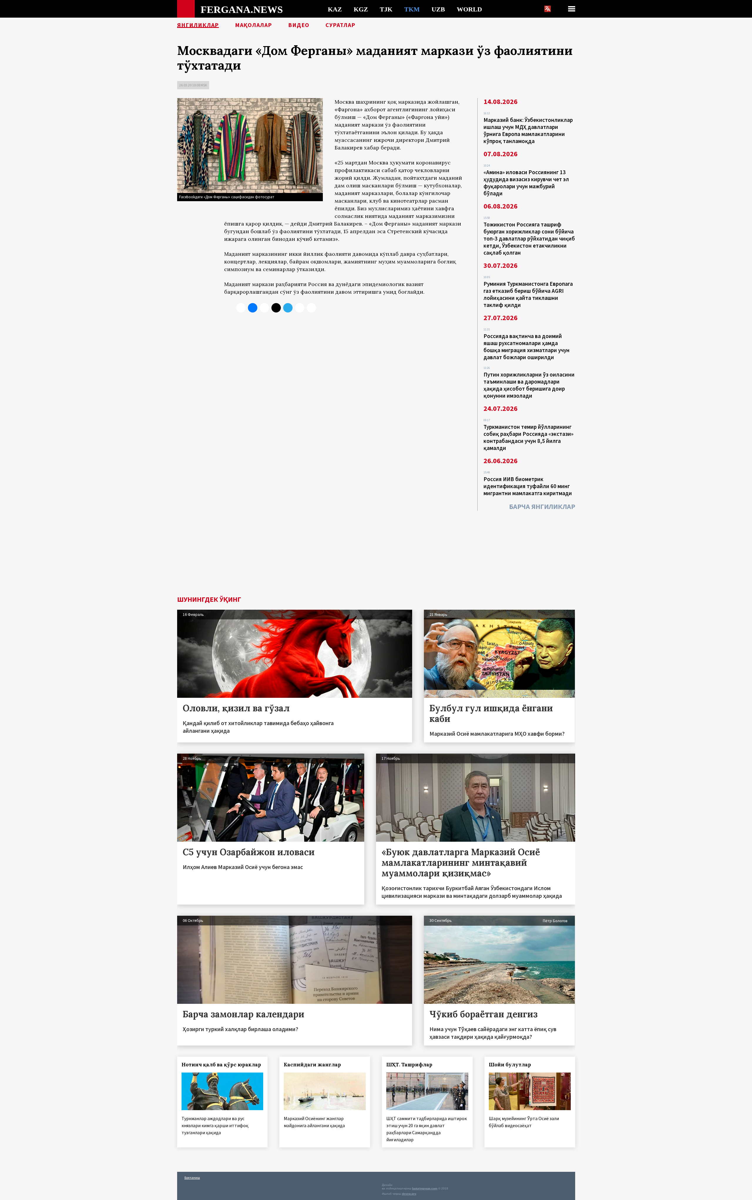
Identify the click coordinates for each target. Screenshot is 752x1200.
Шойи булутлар (510, 1064)
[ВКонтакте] (252, 307)
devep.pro (409, 1193)
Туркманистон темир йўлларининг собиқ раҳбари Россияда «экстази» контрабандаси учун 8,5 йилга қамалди (528, 437)
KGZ (361, 9)
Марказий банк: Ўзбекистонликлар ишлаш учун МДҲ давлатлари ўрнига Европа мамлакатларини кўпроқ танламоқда (528, 130)
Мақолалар (253, 25)
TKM (412, 9)
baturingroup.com (424, 1188)
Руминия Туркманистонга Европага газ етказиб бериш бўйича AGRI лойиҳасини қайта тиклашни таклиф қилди (528, 294)
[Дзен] (276, 307)
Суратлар (340, 25)
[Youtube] (311, 307)
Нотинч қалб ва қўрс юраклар (221, 1064)
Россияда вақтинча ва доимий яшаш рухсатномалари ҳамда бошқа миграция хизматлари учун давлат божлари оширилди (527, 346)
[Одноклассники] (264, 307)
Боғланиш (192, 1177)
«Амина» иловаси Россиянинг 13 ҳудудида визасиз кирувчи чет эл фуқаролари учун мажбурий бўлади (526, 183)
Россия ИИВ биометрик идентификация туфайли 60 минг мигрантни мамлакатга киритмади (528, 486)
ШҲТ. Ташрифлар (409, 1064)
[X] (241, 307)
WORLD (469, 9)
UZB (438, 9)
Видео (298, 25)
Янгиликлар (198, 25)
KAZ (335, 9)
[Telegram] (288, 307)
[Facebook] (299, 307)
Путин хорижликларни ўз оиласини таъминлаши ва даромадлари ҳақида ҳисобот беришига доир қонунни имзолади (529, 385)
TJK (386, 9)
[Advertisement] (376, 552)
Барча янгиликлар (542, 506)
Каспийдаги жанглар (312, 1064)
